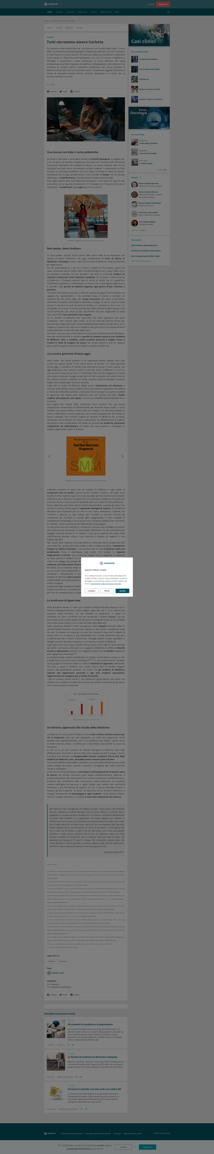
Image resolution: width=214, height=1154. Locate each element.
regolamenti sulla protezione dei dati (105, 584)
